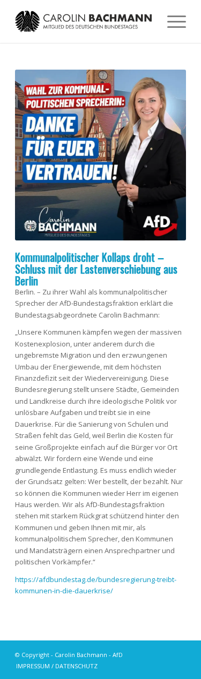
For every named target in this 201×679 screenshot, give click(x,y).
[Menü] (171, 21)
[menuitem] (54, 666)
